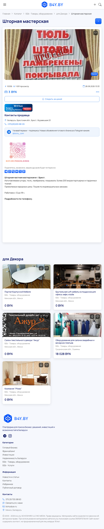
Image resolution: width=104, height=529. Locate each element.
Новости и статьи (11, 477)
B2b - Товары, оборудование (16, 461)
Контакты (7, 480)
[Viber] (13, 171)
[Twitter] (20, 171)
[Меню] (5, 4)
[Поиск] (99, 4)
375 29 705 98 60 (13, 499)
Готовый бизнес (10, 447)
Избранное (8, 484)
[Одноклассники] (23, 171)
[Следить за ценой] (41, 268)
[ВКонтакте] (16, 171)
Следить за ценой (53, 99)
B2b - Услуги (8, 465)
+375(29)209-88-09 (15, 124)
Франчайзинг (9, 451)
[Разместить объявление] (94, 4)
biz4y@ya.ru (11, 506)
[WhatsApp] (9, 171)
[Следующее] (98, 21)
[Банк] (18, 108)
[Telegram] (6, 171)
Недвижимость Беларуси (15, 458)
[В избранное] (95, 33)
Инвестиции (8, 454)
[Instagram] (17, 151)
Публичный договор (12, 487)
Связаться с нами (14, 502)
